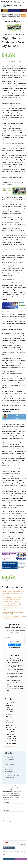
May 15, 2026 (9, 714)
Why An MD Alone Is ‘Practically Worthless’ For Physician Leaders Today (14, 617)
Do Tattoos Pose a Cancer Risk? (11, 601)
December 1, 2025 (11, 738)
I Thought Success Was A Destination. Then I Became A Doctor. (12, 613)
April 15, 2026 (9, 718)
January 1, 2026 (10, 734)
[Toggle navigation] (24, 5)
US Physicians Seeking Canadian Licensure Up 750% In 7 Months (11, 598)
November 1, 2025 (11, 743)
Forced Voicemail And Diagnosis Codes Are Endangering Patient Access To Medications (13, 593)
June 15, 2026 (9, 709)
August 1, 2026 (10, 703)
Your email (6, 810)
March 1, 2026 (9, 725)
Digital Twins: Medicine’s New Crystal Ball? (12, 609)
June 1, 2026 (9, 711)
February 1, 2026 (10, 729)
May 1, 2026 (9, 716)
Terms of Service (20, 853)
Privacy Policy (10, 853)
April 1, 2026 (9, 720)
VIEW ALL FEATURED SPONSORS (14, 34)
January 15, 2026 (10, 732)
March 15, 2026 (10, 723)
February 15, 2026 (11, 727)
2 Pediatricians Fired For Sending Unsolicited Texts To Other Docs (11, 604)
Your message (7, 818)
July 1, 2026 (9, 707)
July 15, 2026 (9, 705)
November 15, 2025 (11, 741)
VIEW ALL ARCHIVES (9, 746)
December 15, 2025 (11, 736)
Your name (6, 802)
